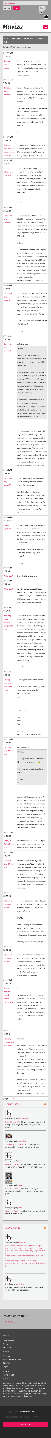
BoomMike (22, 1141)
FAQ (5, 42)
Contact (6, 1344)
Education (7, 1347)
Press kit (6, 1356)
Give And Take (11, 1164)
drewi (20, 1185)
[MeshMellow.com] (26, 1411)
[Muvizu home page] (13, 25)
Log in (7, 8)
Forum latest (12, 1104)
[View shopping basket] (46, 16)
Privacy (6, 1371)
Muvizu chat (12, 1227)
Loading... (10, 1321)
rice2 (20, 1208)
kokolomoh (22, 1242)
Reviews (6, 1363)
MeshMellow (8, 1340)
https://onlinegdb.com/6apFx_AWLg (20, 1260)
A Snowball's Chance (14, 1144)
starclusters (20, 1284)
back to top (25, 1424)
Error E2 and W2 (12, 1122)
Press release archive (12, 1359)
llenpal (20, 1161)
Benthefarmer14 (23, 1118)
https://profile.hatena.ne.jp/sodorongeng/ (23, 1248)
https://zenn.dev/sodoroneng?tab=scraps (23, 1245)
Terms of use (8, 1375)
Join (16, 8)
